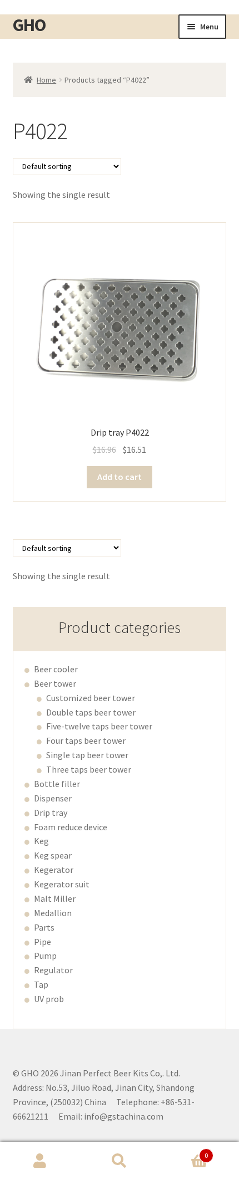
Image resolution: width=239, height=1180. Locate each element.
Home (46, 80)
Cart (184, 1151)
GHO (29, 25)
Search (119, 1161)
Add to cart (119, 476)
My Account (39, 1161)
